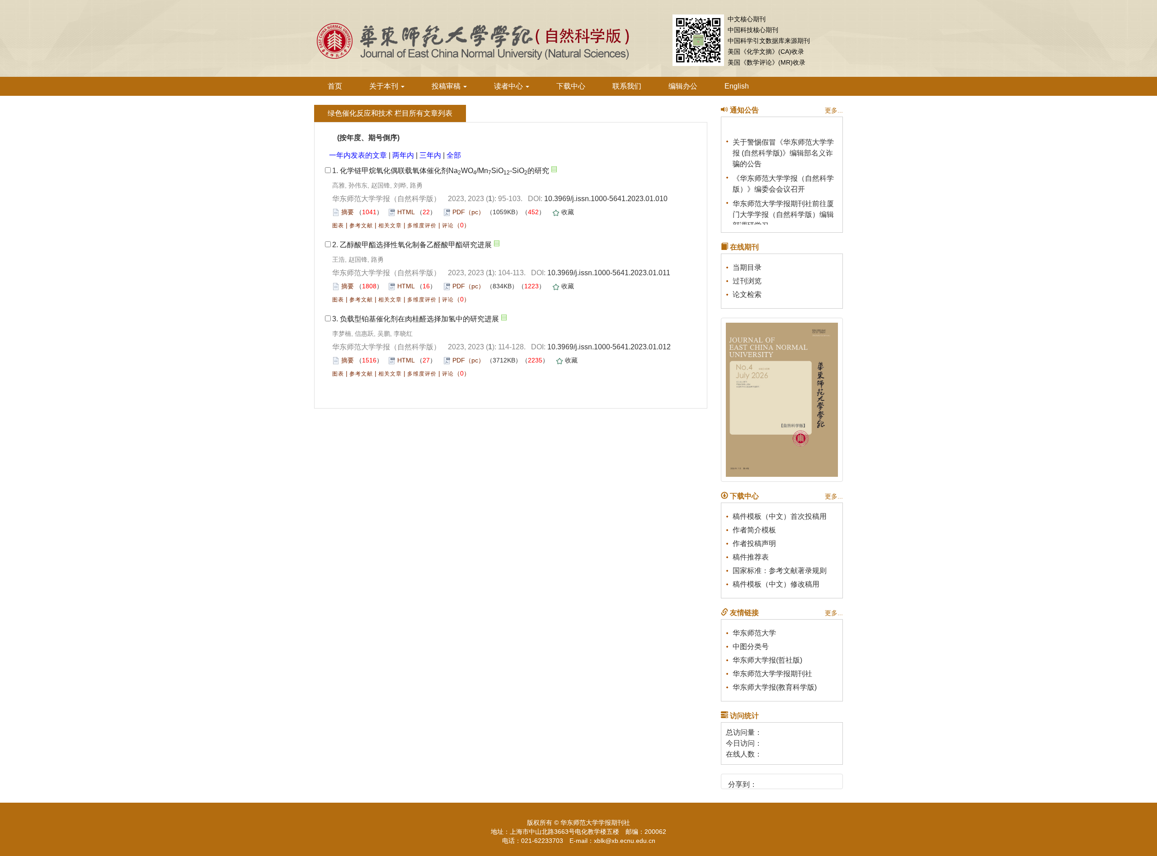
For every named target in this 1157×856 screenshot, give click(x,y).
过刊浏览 (747, 281)
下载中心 (570, 86)
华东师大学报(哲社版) (767, 660)
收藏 (567, 212)
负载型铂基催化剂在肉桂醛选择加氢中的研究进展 (419, 319)
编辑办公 (682, 86)
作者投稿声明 (754, 543)
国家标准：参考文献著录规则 (780, 570)
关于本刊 (384, 86)
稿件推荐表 (751, 557)
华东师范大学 (754, 633)
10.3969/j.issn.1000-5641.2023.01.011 (608, 273)
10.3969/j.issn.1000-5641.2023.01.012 (609, 347)
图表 (338, 225)
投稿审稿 (447, 86)
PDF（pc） (468, 212)
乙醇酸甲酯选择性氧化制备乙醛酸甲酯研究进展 (416, 245)
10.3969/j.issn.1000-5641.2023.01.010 (606, 198)
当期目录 (747, 267)
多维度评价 (422, 225)
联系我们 (626, 86)
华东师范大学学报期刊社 (772, 673)
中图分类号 (751, 646)
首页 (335, 86)
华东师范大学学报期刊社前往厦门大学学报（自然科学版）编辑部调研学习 (783, 210)
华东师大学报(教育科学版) (775, 687)
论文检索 (747, 294)
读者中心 (509, 86)
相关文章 (390, 225)
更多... (834, 110)
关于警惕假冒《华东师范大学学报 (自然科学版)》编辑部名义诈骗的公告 (783, 148)
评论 (448, 225)
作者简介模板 (754, 530)
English (736, 86)
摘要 (347, 212)
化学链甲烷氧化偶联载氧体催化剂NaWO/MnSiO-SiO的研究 (444, 170)
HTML (405, 212)
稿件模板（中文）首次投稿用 (780, 516)
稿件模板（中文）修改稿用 (776, 584)
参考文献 (361, 225)
